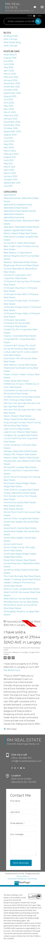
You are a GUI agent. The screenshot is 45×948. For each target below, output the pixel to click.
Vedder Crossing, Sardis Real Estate (22, 579)
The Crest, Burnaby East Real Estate (22, 576)
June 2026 (9, 64)
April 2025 (9, 109)
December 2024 (12, 122)
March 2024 (10, 151)
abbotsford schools (14, 217)
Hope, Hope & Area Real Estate (19, 419)
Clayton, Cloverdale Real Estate (20, 336)
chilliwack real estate (15, 320)
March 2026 (10, 74)
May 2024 (8, 144)
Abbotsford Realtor (14, 214)
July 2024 (8, 138)
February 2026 (11, 77)
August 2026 (10, 58)
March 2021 (9, 167)
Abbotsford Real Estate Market (20, 211)
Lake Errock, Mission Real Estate (20, 432)
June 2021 (9, 160)
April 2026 (9, 70)
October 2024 (11, 128)
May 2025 (8, 106)
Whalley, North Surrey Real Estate (21, 602)
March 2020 (10, 173)
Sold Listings (10, 45)
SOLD (39, 16)
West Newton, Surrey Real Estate (21, 598)
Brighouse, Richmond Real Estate (21, 265)
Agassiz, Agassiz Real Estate (18, 230)
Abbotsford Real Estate (16, 208)
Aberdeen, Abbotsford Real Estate (21, 227)
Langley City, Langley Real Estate (21, 435)
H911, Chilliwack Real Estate (18, 400)
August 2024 (10, 135)
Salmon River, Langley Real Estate (21, 518)
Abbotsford (10, 195)
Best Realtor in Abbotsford (18, 252)
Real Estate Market (13, 509)
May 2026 (8, 67)
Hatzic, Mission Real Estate (17, 416)
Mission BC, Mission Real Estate (20, 454)
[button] (12, 768)
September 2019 (12, 183)
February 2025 (11, 115)
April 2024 (9, 147)
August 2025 (10, 96)
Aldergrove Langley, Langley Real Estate (21, 653)
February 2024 (11, 154)
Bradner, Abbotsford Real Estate (20, 262)
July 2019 (8, 186)
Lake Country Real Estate (17, 429)
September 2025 (12, 93)
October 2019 (10, 179)
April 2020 (9, 170)
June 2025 (9, 103)
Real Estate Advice (13, 506)
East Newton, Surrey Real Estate (20, 365)
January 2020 (10, 176)
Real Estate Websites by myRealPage (22, 879)
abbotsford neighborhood (18, 204)
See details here (12, 670)
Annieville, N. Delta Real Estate (19, 243)
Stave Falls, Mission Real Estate (20, 560)
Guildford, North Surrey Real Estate (22, 397)
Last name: (15, 812)
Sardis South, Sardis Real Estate (20, 528)
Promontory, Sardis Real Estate (20, 502)
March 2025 (10, 112)
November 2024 (12, 125)
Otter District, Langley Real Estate (21, 490)
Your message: (17, 834)
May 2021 (8, 163)
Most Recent (10, 54)
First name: (15, 801)
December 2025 (12, 83)
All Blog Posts (11, 36)
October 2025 (11, 90)
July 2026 (8, 61)
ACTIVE (30, 16)
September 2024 (12, 131)
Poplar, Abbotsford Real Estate (20, 493)
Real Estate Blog (12, 42)
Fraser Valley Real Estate (16, 381)
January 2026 (10, 80)
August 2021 (10, 157)
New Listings (10, 39)
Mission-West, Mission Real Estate (21, 457)
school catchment (13, 544)
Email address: (17, 823)
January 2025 (10, 119)
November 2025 (12, 86)
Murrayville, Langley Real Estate (20, 467)
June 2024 (9, 141)
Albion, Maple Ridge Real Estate (20, 233)
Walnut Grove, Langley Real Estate (22, 589)
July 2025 (8, 99)
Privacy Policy (22, 876)
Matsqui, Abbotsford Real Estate (20, 451)
